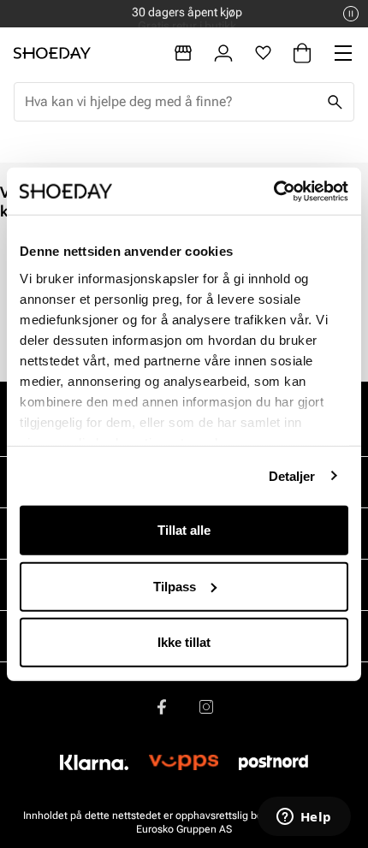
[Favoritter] (263, 53)
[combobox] (170, 101)
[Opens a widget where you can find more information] (304, 818)
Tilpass (174, 585)
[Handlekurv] (302, 53)
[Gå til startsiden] (52, 53)
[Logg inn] (223, 53)
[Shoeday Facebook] (161, 706)
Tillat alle (184, 530)
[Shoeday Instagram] (206, 706)
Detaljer (292, 475)
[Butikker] (183, 53)
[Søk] (334, 102)
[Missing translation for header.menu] (343, 53)
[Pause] (351, 13)
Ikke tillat (184, 642)
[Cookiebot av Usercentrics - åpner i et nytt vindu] (273, 191)
